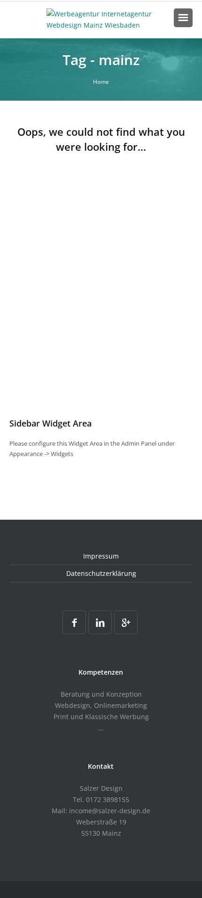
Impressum (101, 556)
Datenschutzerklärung (101, 573)
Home (101, 82)
